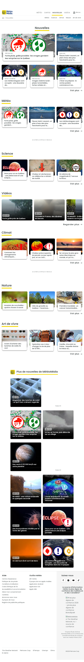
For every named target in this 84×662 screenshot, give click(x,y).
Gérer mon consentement (11, 592)
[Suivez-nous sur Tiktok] (78, 580)
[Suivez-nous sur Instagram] (68, 580)
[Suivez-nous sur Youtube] (73, 580)
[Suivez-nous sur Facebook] (63, 580)
